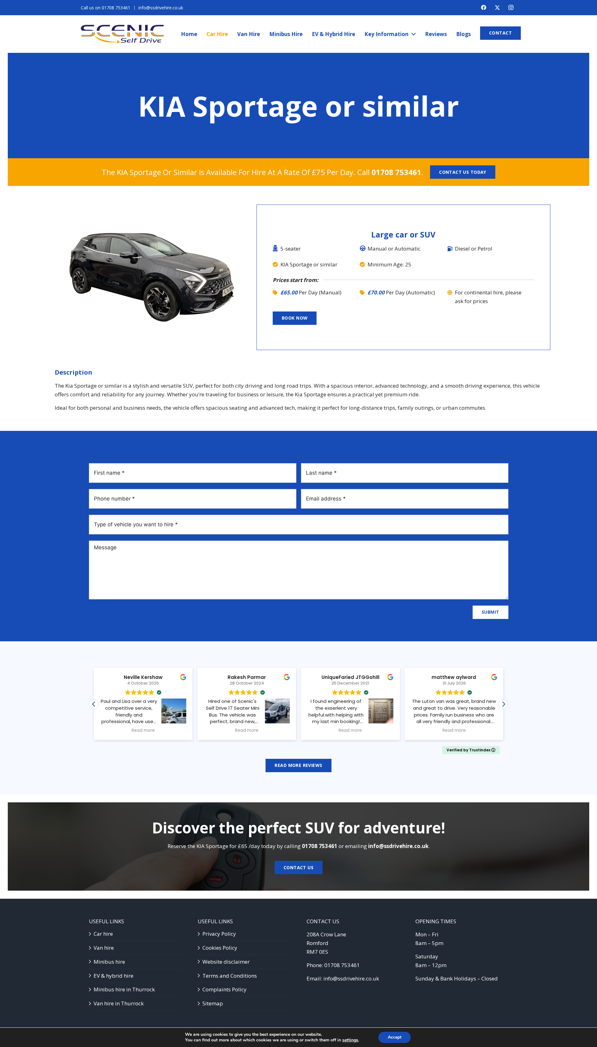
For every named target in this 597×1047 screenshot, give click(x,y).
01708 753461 (396, 172)
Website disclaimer (226, 961)
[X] (497, 7)
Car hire (103, 933)
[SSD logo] (122, 34)
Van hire (104, 947)
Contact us (298, 867)
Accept (394, 1037)
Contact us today (462, 172)
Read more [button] (143, 730)
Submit (490, 612)
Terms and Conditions (229, 975)
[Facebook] (483, 7)
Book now (295, 318)
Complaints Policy (224, 989)
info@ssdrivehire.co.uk (398, 846)
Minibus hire (109, 961)
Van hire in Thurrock (119, 1003)
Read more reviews (298, 765)
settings (350, 1040)
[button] (503, 704)
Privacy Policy (219, 933)
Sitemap (212, 1003)
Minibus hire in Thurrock (124, 989)
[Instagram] (511, 7)
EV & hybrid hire (113, 975)
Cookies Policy (219, 947)
